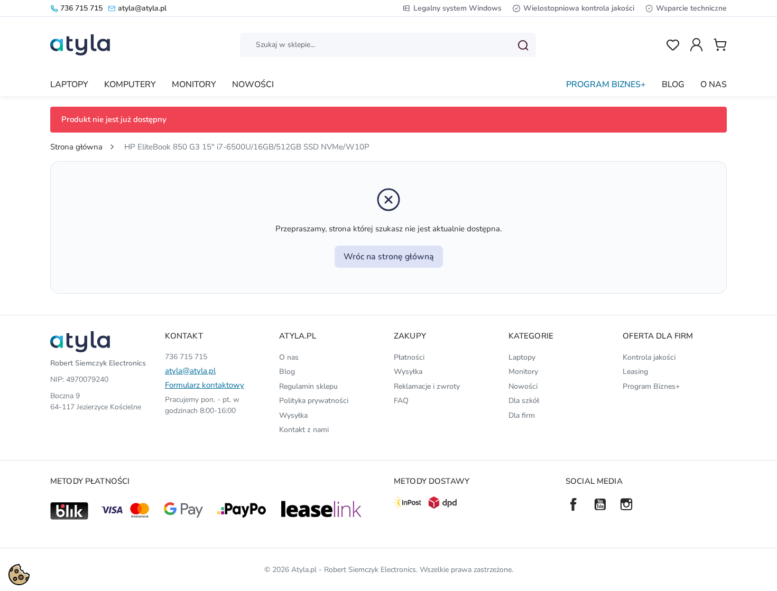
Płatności (409, 357)
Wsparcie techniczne (691, 8)
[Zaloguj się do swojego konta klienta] (696, 45)
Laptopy (521, 357)
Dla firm (521, 415)
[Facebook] (573, 504)
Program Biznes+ (651, 386)
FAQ (401, 401)
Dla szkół (523, 401)
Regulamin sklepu (308, 386)
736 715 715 (81, 8)
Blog (287, 372)
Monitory (523, 372)
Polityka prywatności (313, 401)
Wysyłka (293, 415)
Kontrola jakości (649, 357)
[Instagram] (626, 504)
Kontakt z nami (304, 430)
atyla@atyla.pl (142, 8)
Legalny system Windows (457, 8)
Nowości (523, 386)
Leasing (635, 372)
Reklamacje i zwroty (427, 386)
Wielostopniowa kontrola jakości (578, 8)
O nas (289, 357)
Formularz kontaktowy (204, 385)
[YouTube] (600, 504)
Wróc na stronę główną (389, 256)
